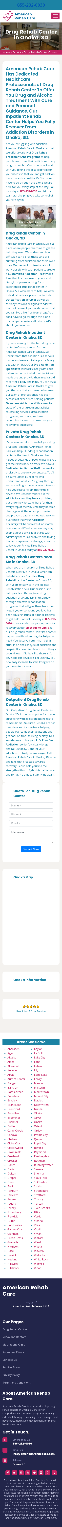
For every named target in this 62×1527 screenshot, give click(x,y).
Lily (36, 1070)
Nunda (38, 1109)
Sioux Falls (40, 1178)
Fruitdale (12, 1216)
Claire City (13, 1143)
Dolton (11, 1173)
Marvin (38, 1083)
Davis (10, 1169)
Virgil (37, 1229)
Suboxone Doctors (14, 1337)
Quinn (38, 1139)
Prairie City (41, 1135)
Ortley (38, 1130)
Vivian (37, 1233)
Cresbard (13, 1156)
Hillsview (12, 1264)
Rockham (39, 1160)
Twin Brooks (42, 1208)
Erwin (10, 1186)
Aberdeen (13, 1049)
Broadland (13, 1113)
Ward (37, 1242)
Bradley (12, 1100)
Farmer (11, 1199)
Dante (11, 1165)
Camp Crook (15, 1130)
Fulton (11, 1221)
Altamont (13, 1066)
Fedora (11, 1203)
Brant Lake (14, 1105)
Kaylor (38, 1049)
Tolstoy (38, 1199)
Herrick (12, 1255)
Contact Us (9, 1360)
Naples (38, 1100)
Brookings (14, 1117)
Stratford (39, 1195)
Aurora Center (16, 1079)
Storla (37, 1186)
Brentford (13, 1109)
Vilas (37, 1225)
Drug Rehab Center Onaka (40, 52)
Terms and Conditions (16, 1382)
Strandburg (41, 1191)
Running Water (43, 1165)
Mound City (41, 1096)
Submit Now (31, 849)
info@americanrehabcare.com (34, 1454)
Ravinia (38, 1148)
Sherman (39, 1173)
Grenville (12, 1242)
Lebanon (39, 1066)
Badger (12, 1083)
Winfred (39, 1264)
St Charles (40, 1182)
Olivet (37, 1117)
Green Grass (15, 1238)
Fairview (12, 1195)
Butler (11, 1126)
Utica (37, 1212)
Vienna (38, 1221)
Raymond (40, 1152)
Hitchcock (13, 1268)
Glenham (13, 1233)
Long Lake (40, 1075)
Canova (12, 1135)
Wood (37, 1268)
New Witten (41, 1105)
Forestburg (14, 1212)
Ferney (11, 1208)
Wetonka (39, 1255)
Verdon (38, 1216)
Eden (10, 1182)
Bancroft (12, 1087)
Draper (11, 1178)
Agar (10, 1053)
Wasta (38, 1246)
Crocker (12, 1160)
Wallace (38, 1238)
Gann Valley (14, 1225)
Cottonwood (15, 1148)
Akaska (11, 1057)
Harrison (13, 1246)
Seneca (38, 1169)
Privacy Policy (11, 1375)
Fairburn (12, 1191)
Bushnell (12, 1122)
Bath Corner (15, 1092)
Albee (10, 1062)
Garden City (14, 1229)
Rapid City (40, 1143)
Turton (38, 1203)
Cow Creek (14, 1152)
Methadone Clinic (13, 1344)
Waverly (39, 1251)
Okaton (38, 1113)
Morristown (41, 1092)
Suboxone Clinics (13, 1352)
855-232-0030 (31, 5)
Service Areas (11, 1367)
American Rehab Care (25, 1290)
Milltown (39, 1087)
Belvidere (13, 1096)
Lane (37, 1062)
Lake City (39, 1057)
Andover (12, 1070)
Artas (10, 1075)
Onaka (17, 52)
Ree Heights (41, 1156)
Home (6, 52)
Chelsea (12, 1139)
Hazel (10, 1251)
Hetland (12, 1259)
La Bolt (38, 1053)
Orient (38, 1126)
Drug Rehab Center (14, 1329)
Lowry (38, 1079)
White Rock (41, 1259)
